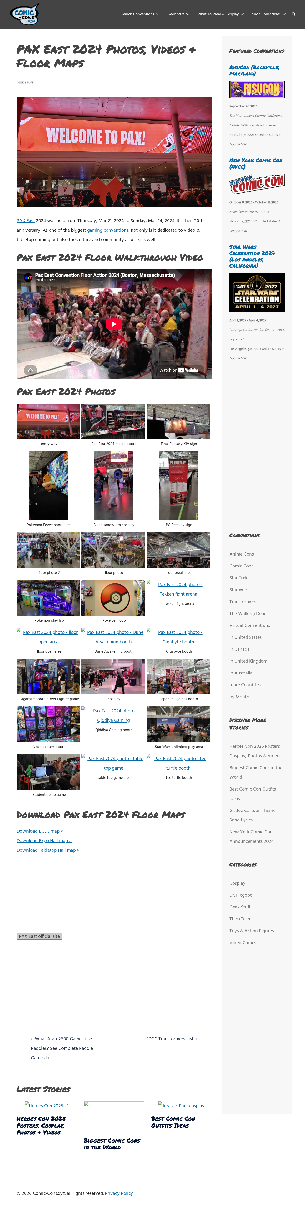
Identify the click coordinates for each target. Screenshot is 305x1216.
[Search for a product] (293, 14)
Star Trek (238, 578)
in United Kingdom (248, 661)
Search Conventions (137, 14)
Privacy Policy (119, 1193)
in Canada (239, 649)
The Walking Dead (248, 614)
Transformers (242, 602)
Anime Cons (241, 554)
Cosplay (237, 883)
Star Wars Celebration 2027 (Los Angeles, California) (252, 256)
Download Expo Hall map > (44, 841)
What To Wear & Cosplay (218, 14)
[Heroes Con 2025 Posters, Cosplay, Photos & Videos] (47, 1106)
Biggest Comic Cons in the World (112, 1143)
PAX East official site (39, 936)
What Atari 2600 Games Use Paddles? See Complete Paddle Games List (62, 1048)
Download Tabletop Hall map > (48, 850)
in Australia (241, 673)
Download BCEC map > (40, 831)
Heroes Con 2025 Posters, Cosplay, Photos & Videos (41, 1125)
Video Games (242, 943)
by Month (239, 697)
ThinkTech (239, 919)
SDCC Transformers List (169, 1039)
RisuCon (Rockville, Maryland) (254, 70)
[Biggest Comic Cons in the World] (114, 1117)
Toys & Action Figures (251, 931)
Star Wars (239, 590)
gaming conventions (107, 230)
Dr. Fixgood (241, 895)
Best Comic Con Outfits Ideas (173, 1121)
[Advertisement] (114, 895)
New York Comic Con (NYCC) (255, 163)
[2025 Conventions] (25, 14)
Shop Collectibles (266, 14)
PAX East (26, 221)
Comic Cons (241, 566)
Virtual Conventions (249, 626)
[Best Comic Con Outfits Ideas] (181, 1106)
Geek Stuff (176, 14)
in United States (245, 637)
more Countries (245, 685)
